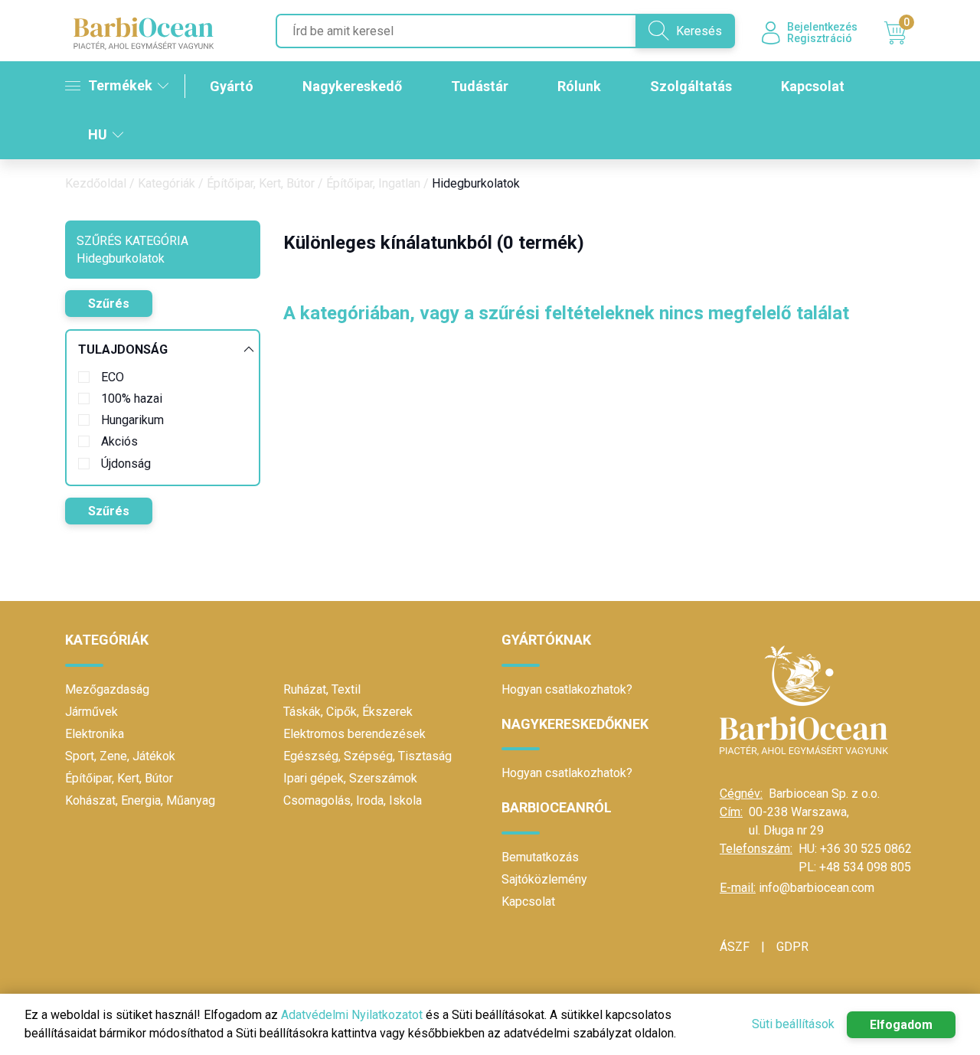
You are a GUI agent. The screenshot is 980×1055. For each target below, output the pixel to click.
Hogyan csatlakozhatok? (566, 689)
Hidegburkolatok (476, 183)
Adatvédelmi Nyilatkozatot (352, 1015)
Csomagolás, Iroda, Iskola (352, 800)
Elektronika (94, 734)
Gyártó (231, 86)
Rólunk (579, 86)
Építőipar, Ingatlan (373, 183)
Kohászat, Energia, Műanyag (140, 800)
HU (97, 134)
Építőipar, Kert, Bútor (261, 183)
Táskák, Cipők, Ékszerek (348, 711)
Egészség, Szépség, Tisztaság (367, 756)
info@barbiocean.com (816, 887)
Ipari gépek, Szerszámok (350, 778)
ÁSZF (735, 946)
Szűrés (108, 303)
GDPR (792, 946)
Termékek (120, 85)
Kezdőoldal (95, 183)
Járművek (91, 711)
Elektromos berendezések (354, 734)
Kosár (906, 24)
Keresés (699, 31)
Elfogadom (901, 1024)
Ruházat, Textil (322, 689)
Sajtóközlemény (544, 879)
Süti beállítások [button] (793, 1024)
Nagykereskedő (352, 86)
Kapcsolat (812, 86)
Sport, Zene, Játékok (120, 756)
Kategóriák (166, 183)
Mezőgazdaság (107, 689)
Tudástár (479, 86)
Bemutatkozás (540, 857)
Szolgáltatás (691, 86)
